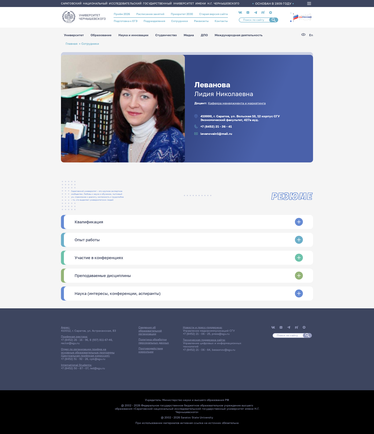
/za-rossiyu (302, 17)
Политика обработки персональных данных (153, 341)
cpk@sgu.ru (97, 358)
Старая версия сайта (213, 14)
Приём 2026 (122, 14)
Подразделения (154, 21)
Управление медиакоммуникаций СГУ (209, 330)
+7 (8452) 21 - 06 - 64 (196, 349)
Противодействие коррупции (150, 350)
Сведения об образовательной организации (150, 331)
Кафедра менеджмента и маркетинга (237, 103)
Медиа (189, 35)
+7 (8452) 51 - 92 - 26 (74, 358)
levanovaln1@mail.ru (216, 134)
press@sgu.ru (220, 333)
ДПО (204, 35)
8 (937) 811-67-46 (101, 339)
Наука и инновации (133, 35)
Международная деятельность (239, 35)
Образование (101, 35)
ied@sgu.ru (97, 368)
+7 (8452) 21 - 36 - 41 (216, 126)
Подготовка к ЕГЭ (126, 21)
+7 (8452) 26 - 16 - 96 (74, 339)
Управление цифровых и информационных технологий (212, 344)
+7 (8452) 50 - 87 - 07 (74, 368)
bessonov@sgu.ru (223, 349)
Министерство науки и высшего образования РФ (195, 400)
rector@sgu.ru (70, 343)
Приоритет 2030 (182, 14)
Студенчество (166, 35)
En (311, 35)
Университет (74, 35)
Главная (72, 43)
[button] (291, 13)
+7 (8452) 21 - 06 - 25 (196, 333)
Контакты (221, 21)
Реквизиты (201, 21)
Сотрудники (179, 21)
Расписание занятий (150, 14)
